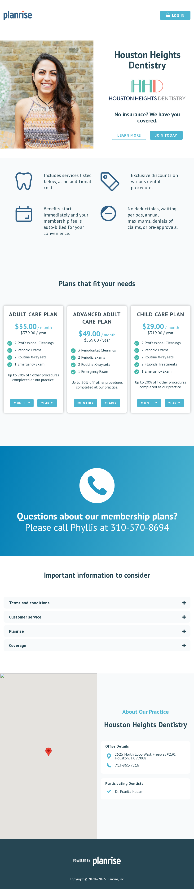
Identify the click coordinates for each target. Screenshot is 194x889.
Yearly (47, 403)
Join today (166, 135)
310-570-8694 (138, 527)
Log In (178, 15)
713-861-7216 (127, 765)
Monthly (22, 403)
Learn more (129, 135)
